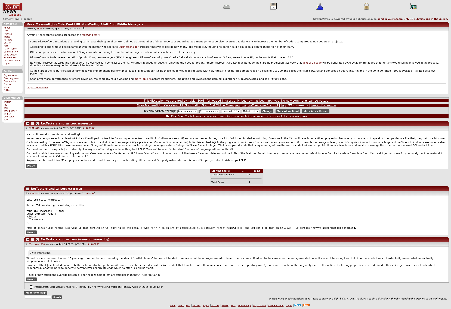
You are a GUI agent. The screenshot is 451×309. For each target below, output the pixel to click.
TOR (6, 119)
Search (7, 43)
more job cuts (143, 78)
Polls (6, 46)
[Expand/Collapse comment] (27, 123)
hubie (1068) (197, 100)
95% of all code (312, 62)
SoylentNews (12, 10)
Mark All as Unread (316, 111)
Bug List (8, 114)
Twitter (7, 102)
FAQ (6, 31)
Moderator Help (36, 292)
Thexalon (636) (37, 244)
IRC (5, 105)
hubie (39, 29)
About (7, 28)
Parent (31, 166)
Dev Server (9, 117)
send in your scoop (390, 19)
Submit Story (11, 52)
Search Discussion (323, 105)
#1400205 (93, 244)
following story (91, 34)
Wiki (6, 108)
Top (283, 105)
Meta (6, 87)
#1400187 (88, 128)
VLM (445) (35, 128)
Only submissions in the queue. (426, 19)
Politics (7, 90)
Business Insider (129, 46)
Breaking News (11, 78)
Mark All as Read (288, 111)
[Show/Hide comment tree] (32, 123)
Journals (8, 34)
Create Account (12, 60)
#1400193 (88, 193)
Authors (8, 40)
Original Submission (37, 87)
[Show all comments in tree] (37, 123)
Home (172, 305)
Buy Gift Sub (10, 57)
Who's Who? (10, 111)
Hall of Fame (10, 49)
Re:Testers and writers (59, 123)
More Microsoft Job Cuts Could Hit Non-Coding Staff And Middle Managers (85, 24)
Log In (7, 63)
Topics (7, 37)
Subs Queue (10, 55)
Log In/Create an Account (260, 105)
